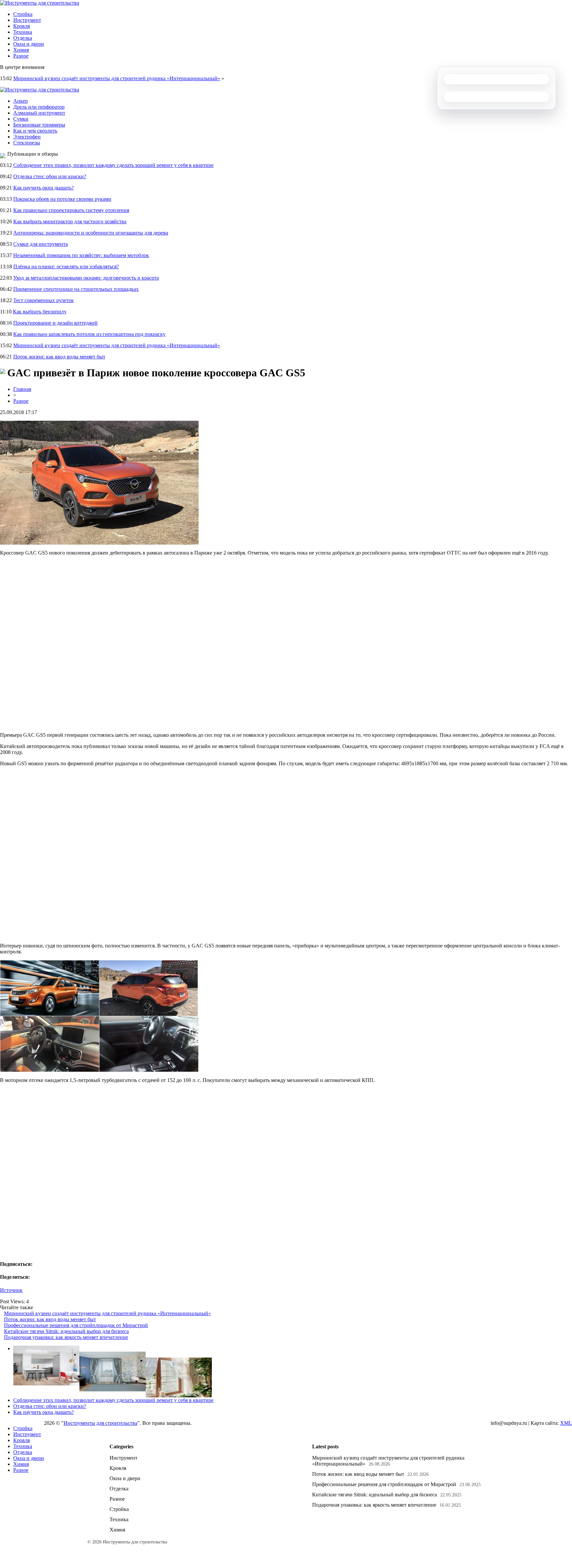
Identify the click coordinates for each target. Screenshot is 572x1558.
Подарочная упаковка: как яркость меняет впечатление (66, 1337)
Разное (20, 56)
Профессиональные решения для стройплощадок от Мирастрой (76, 1325)
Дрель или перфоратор (39, 107)
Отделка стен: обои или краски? (49, 176)
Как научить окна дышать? (43, 187)
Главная (22, 389)
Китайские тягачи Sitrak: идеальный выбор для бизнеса (66, 1331)
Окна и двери (28, 44)
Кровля (21, 26)
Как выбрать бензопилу (40, 311)
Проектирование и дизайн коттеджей (55, 323)
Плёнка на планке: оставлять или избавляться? (66, 266)
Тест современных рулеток (43, 300)
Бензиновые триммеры (39, 125)
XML (566, 1423)
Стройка (22, 14)
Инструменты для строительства (100, 1423)
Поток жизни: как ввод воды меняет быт (59, 356)
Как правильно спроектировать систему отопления (71, 210)
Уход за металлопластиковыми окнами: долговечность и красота (86, 278)
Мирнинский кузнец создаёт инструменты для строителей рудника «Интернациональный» (116, 78)
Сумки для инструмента (40, 244)
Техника (22, 32)
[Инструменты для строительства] (39, 3)
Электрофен (27, 136)
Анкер (20, 101)
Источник (11, 1290)
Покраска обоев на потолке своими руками (62, 199)
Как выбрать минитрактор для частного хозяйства (69, 221)
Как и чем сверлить (35, 131)
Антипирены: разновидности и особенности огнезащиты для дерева (90, 233)
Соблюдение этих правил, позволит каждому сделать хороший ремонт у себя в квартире (113, 165)
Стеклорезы (26, 142)
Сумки (20, 119)
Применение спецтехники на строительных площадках (76, 289)
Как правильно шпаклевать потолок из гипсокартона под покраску (89, 334)
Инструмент (27, 20)
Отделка (22, 38)
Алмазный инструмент (39, 113)
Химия (21, 50)
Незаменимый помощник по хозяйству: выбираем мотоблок (81, 255)
